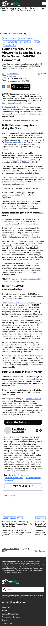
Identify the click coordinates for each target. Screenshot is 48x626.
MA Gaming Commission (33, 477)
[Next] (42, 496)
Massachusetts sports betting (17, 41)
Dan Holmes (40, 551)
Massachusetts (26, 38)
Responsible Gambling (11, 617)
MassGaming (28, 595)
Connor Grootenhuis (10, 549)
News (36, 41)
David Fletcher (13, 73)
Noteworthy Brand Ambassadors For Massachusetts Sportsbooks (21, 280)
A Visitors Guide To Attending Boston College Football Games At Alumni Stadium (17, 524)
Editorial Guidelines (10, 614)
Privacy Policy (7, 623)
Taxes (4, 620)
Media (4, 611)
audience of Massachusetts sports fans (24, 303)
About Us (6, 607)
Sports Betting (9, 45)
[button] (44, 3)
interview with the (24, 177)
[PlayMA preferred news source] (20, 87)
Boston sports (9, 38)
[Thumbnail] (17, 507)
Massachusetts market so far (30, 379)
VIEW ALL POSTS (21, 486)
